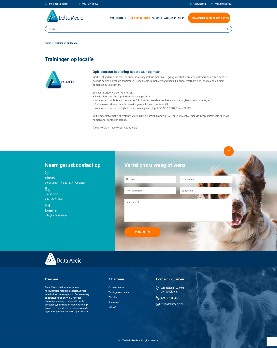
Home (48, 43)
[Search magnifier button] (229, 29)
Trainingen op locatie (118, 292)
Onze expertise (116, 287)
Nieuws (112, 307)
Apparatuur (113, 302)
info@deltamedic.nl (56, 215)
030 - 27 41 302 (54, 198)
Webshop (113, 297)
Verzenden (142, 232)
